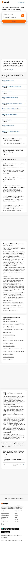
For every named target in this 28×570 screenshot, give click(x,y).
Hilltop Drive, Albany (7, 332)
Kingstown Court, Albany (8, 335)
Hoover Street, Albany (8, 340)
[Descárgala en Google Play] (5, 529)
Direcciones (17, 521)
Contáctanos (4, 537)
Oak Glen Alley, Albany (19, 351)
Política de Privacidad (17, 535)
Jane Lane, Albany (19, 324)
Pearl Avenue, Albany (8, 343)
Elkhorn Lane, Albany (7, 359)
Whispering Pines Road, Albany (10, 321)
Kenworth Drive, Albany (8, 324)
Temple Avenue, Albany (8, 357)
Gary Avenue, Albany (18, 329)
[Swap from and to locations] (22, 15)
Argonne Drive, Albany (19, 348)
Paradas (16, 519)
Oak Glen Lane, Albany (8, 354)
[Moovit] (5, 2)
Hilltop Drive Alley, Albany (8, 346)
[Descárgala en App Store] (14, 529)
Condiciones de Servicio (6, 535)
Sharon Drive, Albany (7, 351)
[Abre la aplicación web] (5, 532)
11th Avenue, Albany (7, 329)
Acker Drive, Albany (18, 340)
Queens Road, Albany (8, 337)
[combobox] (14, 14)
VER (24, 143)
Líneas (16, 513)
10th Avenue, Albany (7, 348)
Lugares (16, 515)
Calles (16, 517)
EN (3, 524)
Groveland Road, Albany (8, 326)
